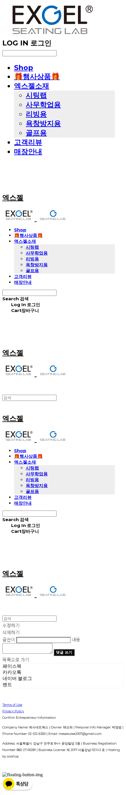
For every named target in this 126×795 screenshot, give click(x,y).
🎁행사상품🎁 (37, 76)
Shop (23, 67)
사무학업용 (43, 104)
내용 (75, 639)
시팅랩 (36, 95)
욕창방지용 (43, 123)
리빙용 (36, 114)
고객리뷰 (28, 142)
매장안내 (28, 151)
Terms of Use (12, 705)
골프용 (36, 132)
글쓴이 (8, 639)
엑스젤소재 (31, 86)
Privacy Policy (13, 711)
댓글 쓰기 (64, 652)
